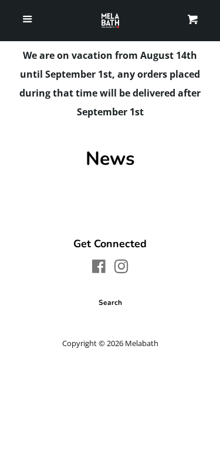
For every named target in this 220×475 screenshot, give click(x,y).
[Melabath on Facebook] (99, 268)
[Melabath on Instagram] (121, 268)
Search (110, 302)
